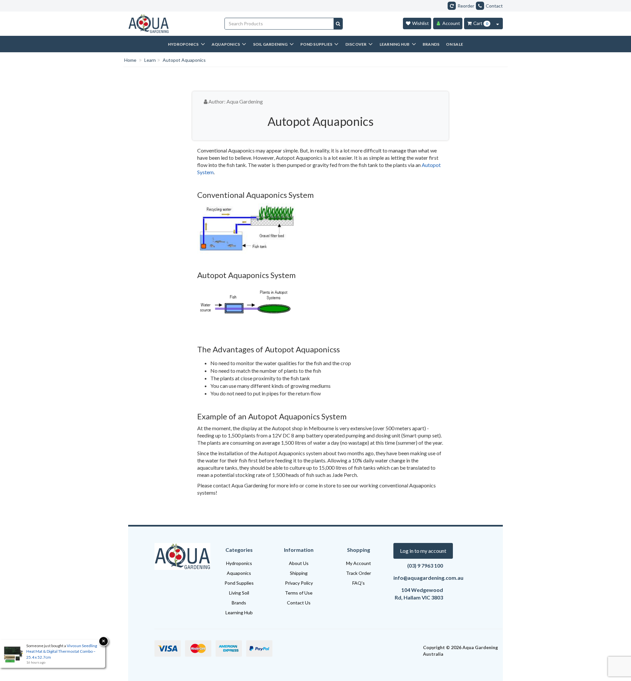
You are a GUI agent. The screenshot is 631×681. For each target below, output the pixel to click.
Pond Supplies (239, 583)
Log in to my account (423, 551)
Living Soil (239, 593)
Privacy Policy (299, 583)
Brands (239, 602)
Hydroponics (239, 563)
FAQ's (358, 583)
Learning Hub (239, 612)
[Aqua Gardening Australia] (171, 24)
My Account (358, 563)
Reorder (465, 6)
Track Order (358, 573)
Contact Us (299, 602)
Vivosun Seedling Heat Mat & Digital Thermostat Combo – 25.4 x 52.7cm (61, 651)
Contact (494, 6)
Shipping (299, 573)
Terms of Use (299, 593)
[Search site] (338, 23)
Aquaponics (239, 573)
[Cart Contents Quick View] (497, 23)
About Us (299, 563)
